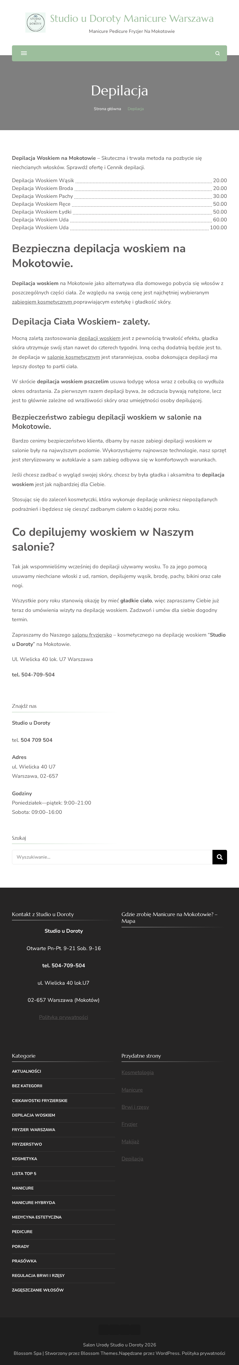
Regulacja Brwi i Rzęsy (38, 1275)
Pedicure (22, 1232)
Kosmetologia (138, 1072)
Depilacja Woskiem (33, 1115)
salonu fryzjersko (92, 634)
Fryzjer (129, 1124)
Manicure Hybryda (33, 1202)
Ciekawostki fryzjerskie (39, 1101)
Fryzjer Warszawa (33, 1130)
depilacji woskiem (99, 338)
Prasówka (24, 1261)
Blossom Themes (99, 1353)
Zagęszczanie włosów (38, 1290)
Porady (20, 1246)
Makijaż (130, 1141)
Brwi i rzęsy (135, 1107)
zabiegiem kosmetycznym (42, 301)
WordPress (168, 1353)
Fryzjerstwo (27, 1144)
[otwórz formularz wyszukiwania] (217, 53)
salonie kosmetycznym (73, 357)
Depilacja (132, 1158)
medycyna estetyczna (36, 1217)
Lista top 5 (24, 1173)
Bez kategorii (27, 1086)
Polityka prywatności (63, 1017)
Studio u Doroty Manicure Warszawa (132, 18)
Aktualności (26, 1071)
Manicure (23, 1188)
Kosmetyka (24, 1159)
